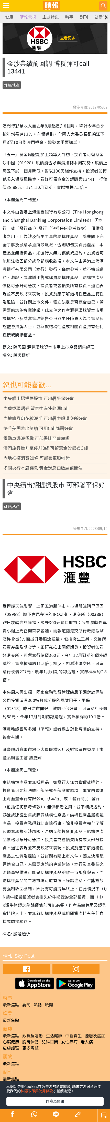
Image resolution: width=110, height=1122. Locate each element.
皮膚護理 (11, 1048)
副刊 (84, 17)
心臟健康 (11, 1042)
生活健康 (54, 1035)
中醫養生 (73, 1035)
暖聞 (49, 1004)
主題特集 (50, 17)
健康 (9, 17)
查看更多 (67, 37)
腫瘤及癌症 (95, 1035)
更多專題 (30, 1048)
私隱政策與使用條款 (37, 1090)
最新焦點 (11, 1004)
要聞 (26, 1004)
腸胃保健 (30, 1042)
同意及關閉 (55, 1101)
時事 (69, 17)
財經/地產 (11, 85)
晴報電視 (28, 17)
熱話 (38, 1004)
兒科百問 (50, 1042)
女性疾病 (69, 1042)
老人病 (87, 1042)
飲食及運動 (32, 1035)
